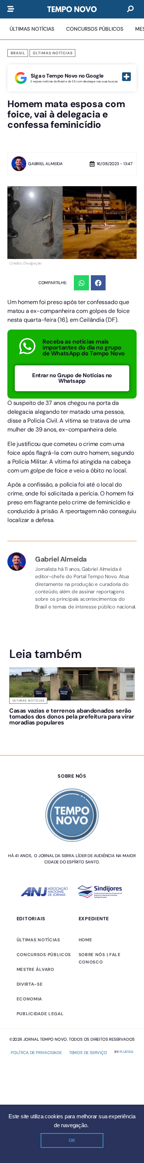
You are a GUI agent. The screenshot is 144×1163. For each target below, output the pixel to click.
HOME (85, 940)
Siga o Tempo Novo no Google (67, 75)
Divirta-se (30, 984)
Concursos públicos (44, 955)
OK (72, 1140)
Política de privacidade (36, 1052)
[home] (72, 9)
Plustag (126, 1052)
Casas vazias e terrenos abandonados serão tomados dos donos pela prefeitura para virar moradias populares (71, 716)
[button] (81, 282)
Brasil (18, 53)
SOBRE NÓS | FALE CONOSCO (100, 958)
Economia (29, 999)
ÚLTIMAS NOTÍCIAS (38, 940)
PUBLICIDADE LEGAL (40, 1014)
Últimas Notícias (53, 53)
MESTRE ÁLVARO (35, 969)
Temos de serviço (88, 1052)
